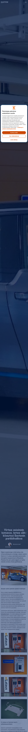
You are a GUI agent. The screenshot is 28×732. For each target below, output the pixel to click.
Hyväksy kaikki (14, 132)
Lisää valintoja (13, 139)
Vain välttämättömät (14, 136)
